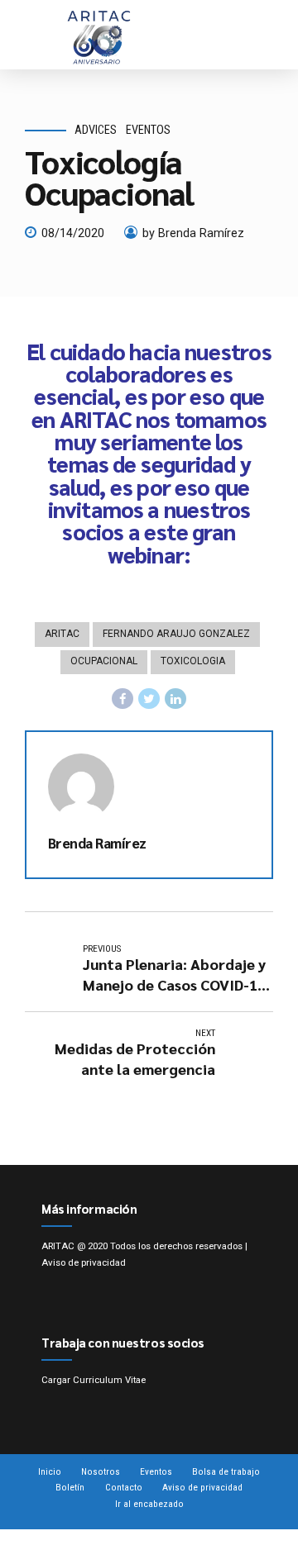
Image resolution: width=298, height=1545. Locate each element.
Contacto (123, 1487)
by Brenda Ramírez (193, 233)
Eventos (148, 130)
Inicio (49, 1471)
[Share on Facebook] (122, 699)
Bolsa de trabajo (226, 1471)
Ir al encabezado (149, 1503)
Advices (95, 130)
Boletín (69, 1487)
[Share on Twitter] (149, 699)
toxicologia (193, 661)
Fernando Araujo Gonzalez (176, 633)
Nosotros (100, 1471)
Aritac (62, 633)
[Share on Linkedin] (175, 699)
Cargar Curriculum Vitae (93, 1380)
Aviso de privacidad (83, 1262)
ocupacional (103, 661)
